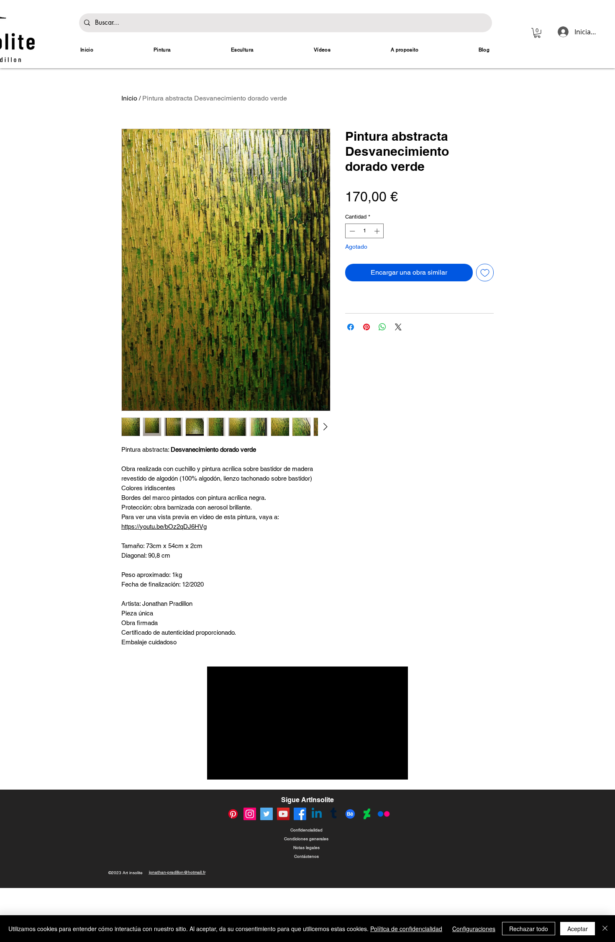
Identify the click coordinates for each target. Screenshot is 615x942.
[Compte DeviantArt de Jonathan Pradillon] (367, 869)
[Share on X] (398, 327)
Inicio (129, 98)
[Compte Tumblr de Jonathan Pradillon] (333, 869)
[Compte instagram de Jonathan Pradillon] (249, 869)
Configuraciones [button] (473, 928)
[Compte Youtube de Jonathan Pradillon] (283, 869)
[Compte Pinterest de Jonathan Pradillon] (233, 869)
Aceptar (577, 928)
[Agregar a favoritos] (485, 272)
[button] (537, 33)
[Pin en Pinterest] (366, 327)
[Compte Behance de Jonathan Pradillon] (350, 869)
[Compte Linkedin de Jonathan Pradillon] (316, 869)
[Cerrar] (605, 928)
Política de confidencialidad (406, 928)
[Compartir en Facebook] (351, 327)
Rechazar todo (528, 928)
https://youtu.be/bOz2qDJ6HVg (164, 526)
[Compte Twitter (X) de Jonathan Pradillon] (266, 869)
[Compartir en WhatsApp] (382, 327)
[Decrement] (351, 231)
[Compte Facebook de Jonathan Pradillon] (300, 869)
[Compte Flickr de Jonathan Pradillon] (383, 869)
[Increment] (378, 231)
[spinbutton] (364, 231)
